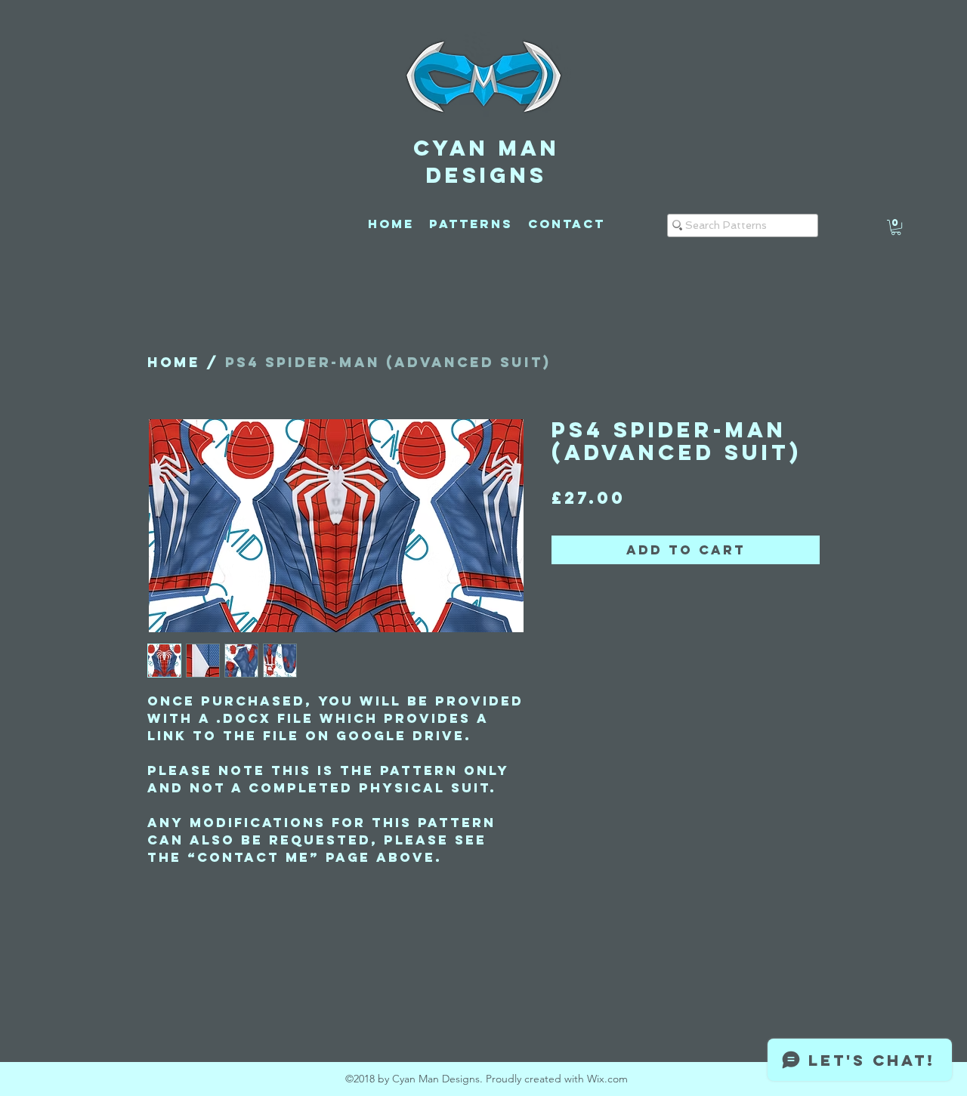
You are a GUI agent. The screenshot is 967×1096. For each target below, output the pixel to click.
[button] (896, 227)
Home (173, 362)
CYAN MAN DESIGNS (486, 161)
